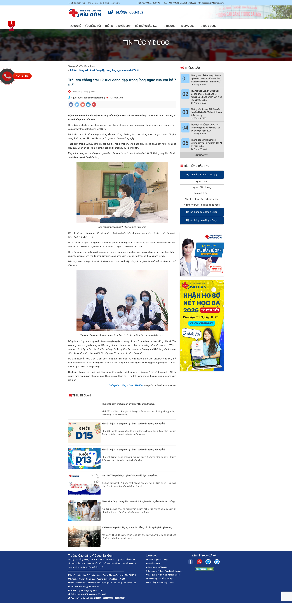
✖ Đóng (168, 293)
